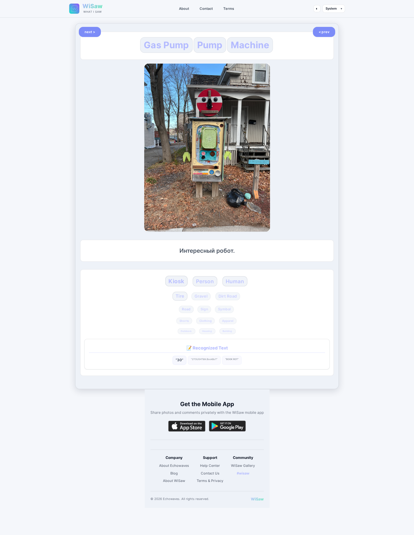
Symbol (224, 309)
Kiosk (176, 280)
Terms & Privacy (210, 481)
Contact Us (210, 473)
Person (205, 281)
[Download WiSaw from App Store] (186, 426)
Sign (204, 309)
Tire (180, 296)
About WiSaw (174, 481)
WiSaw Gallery (243, 465)
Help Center (210, 465)
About (184, 8)
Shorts (184, 320)
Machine (250, 44)
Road (186, 309)
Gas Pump (166, 44)
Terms (228, 8)
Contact (206, 8)
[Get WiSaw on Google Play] (227, 426)
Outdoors (186, 331)
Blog (174, 473)
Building (227, 331)
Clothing (205, 320)
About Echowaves (174, 465)
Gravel (201, 296)
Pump (210, 44)
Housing (207, 331)
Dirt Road (227, 296)
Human (235, 281)
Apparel (228, 320)
